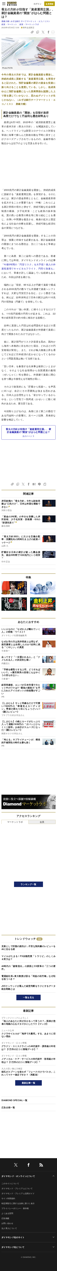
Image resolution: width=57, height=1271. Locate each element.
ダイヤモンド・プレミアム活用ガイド (17, 1193)
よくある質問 (7, 1213)
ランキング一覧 (28, 884)
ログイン (37, 4)
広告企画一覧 (8, 1107)
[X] (16, 1165)
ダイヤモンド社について (13, 1247)
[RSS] (41, 1165)
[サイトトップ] (12, 4)
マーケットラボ (15, 821)
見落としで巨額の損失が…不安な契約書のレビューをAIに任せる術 (28, 948)
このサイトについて (10, 1183)
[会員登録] (49, 3)
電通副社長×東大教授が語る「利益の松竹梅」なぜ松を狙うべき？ (28, 977)
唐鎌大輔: (25, 21)
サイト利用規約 (8, 1198)
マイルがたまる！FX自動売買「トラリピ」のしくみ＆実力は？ (28, 957)
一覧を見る (28, 997)
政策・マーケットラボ (29, 24)
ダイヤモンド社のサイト (13, 1237)
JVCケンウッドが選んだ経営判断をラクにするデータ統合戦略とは (28, 987)
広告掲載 (5, 1218)
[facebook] (28, 1165)
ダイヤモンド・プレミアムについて (17, 1188)
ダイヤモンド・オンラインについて (18, 1176)
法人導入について (9, 1228)
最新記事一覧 (28, 1082)
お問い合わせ (7, 1223)
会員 (42, 821)
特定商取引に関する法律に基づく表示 (17, 1203)
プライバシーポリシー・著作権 (15, 1208)
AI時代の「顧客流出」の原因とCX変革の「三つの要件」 (28, 967)
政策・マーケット (9, 24)
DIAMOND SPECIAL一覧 (14, 1100)
